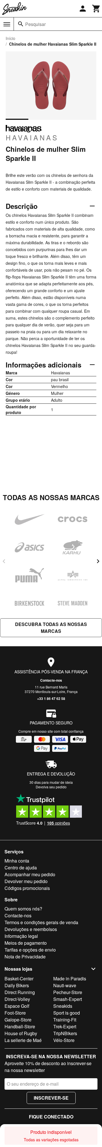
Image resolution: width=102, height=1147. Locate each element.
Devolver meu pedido (26, 881)
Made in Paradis (69, 978)
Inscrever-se (51, 1098)
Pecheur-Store (67, 992)
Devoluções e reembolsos (31, 929)
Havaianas (32, 137)
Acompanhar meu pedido (30, 874)
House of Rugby (21, 1033)
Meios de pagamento (26, 943)
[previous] (4, 561)
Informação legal (21, 936)
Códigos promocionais (27, 888)
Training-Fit (64, 1019)
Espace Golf (17, 1006)
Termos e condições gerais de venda (41, 922)
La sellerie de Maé (23, 1040)
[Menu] (7, 24)
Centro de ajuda (21, 867)
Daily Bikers (17, 985)
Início (10, 38)
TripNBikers (65, 1033)
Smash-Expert (67, 999)
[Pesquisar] (20, 24)
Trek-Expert (64, 1026)
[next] (98, 561)
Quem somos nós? (23, 908)
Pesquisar (35, 24)
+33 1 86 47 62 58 (51, 698)
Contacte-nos (51, 680)
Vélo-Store (64, 1040)
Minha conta (17, 860)
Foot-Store (15, 1012)
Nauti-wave (64, 985)
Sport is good (66, 1012)
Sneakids (62, 1006)
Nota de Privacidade (25, 956)
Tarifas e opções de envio (30, 949)
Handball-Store (20, 1026)
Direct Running (20, 992)
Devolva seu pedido (51, 786)
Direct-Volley (17, 999)
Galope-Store (18, 1019)
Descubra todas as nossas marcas (51, 627)
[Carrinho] (96, 8)
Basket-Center (19, 978)
